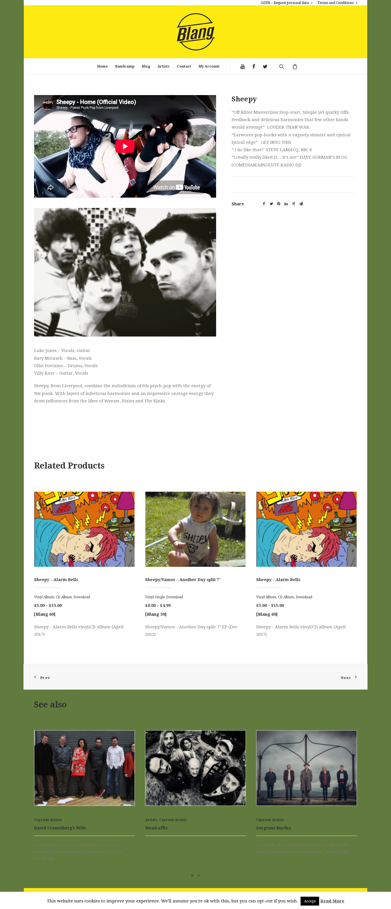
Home (102, 66)
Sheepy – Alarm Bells (167, 579)
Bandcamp (125, 66)
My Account (209, 66)
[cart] (292, 66)
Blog (146, 66)
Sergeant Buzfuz (273, 828)
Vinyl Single (44, 597)
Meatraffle (156, 828)
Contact (184, 66)
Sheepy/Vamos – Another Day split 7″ (72, 579)
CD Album (175, 597)
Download (63, 597)
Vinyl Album (155, 597)
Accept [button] (310, 901)
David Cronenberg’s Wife (60, 828)
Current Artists (48, 820)
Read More (332, 901)
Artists (163, 66)
